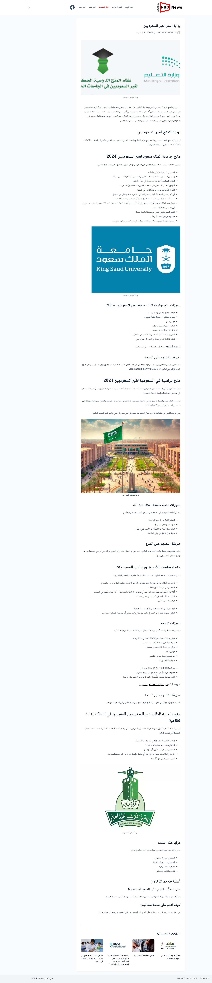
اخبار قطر (92, 7)
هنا (85, 551)
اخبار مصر (82, 7)
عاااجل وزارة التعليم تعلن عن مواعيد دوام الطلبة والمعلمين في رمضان (92, 958)
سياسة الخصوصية (192, 979)
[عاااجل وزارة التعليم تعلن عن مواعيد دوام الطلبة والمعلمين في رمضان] (92, 945)
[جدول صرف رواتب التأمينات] (143, 945)
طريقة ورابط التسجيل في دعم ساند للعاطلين (170, 957)
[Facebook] (72, 7)
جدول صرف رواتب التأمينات (143, 955)
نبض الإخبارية (204, 979)
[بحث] (29, 7)
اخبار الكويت (129, 7)
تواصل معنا (180, 979)
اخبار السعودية (104, 7)
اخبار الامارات (117, 7)
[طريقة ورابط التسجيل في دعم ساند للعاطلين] (169, 945)
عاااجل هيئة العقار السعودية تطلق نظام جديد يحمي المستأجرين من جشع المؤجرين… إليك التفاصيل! (118, 960)
